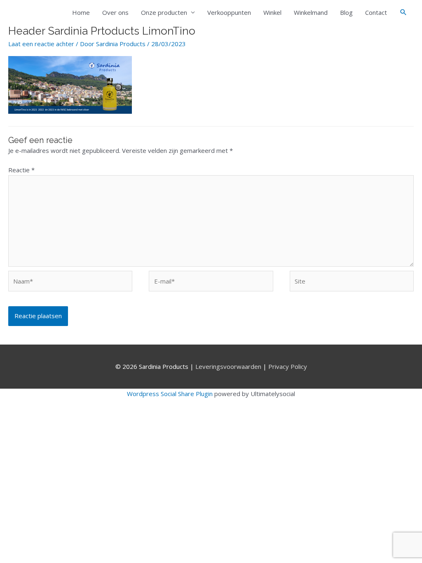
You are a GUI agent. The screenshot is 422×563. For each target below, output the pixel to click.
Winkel (272, 12)
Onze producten (164, 12)
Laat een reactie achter (41, 44)
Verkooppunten (229, 12)
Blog (346, 12)
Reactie (21, 170)
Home (81, 12)
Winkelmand (311, 12)
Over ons (115, 12)
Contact (376, 12)
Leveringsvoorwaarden (228, 366)
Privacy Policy (287, 366)
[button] (403, 12)
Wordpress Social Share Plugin (170, 393)
